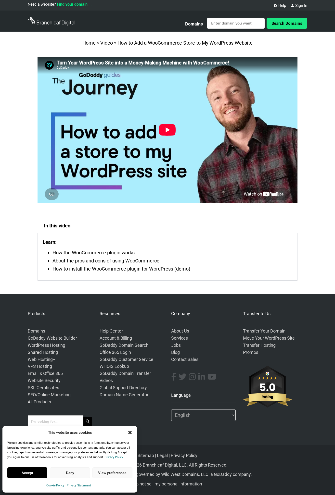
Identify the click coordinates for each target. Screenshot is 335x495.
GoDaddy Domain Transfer (125, 373)
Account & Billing (116, 338)
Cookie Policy (55, 485)
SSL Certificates (43, 387)
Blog (175, 352)
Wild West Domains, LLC (184, 474)
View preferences (112, 473)
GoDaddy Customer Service (126, 359)
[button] (130, 432)
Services (179, 338)
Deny (70, 473)
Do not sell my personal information (167, 484)
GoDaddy (223, 474)
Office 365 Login (115, 352)
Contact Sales (184, 359)
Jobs (176, 345)
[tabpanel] (167, 257)
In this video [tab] (57, 226)
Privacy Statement (79, 485)
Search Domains (286, 23)
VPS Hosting (40, 366)
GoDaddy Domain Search (124, 345)
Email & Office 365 (45, 373)
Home (89, 43)
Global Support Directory (123, 387)
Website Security (44, 380)
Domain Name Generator (124, 394)
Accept (27, 473)
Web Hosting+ (41, 359)
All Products (39, 401)
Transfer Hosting (259, 345)
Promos (250, 352)
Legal (162, 455)
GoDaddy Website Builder (52, 338)
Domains (194, 23)
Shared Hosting (43, 352)
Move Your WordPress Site (269, 338)
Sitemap (146, 455)
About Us (180, 331)
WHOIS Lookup (114, 366)
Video (106, 43)
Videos (106, 380)
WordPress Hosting (46, 345)
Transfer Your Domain (264, 331)
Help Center (111, 331)
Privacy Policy (113, 457)
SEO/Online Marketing (49, 394)
